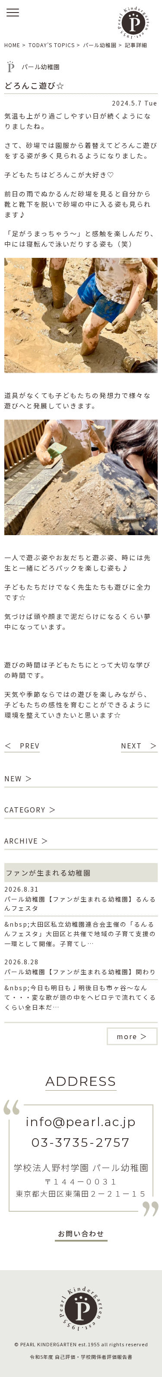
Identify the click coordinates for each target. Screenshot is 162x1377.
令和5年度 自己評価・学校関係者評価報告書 (81, 1356)
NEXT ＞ (139, 745)
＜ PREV (22, 745)
